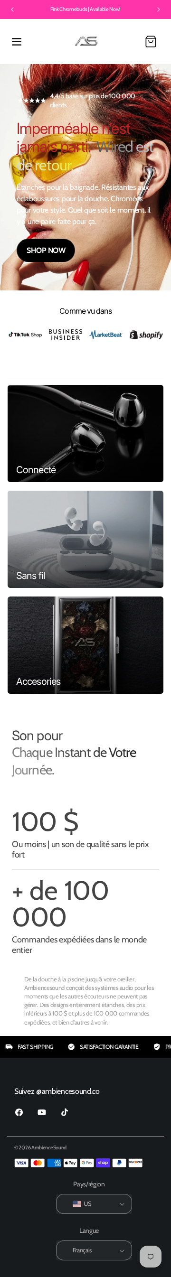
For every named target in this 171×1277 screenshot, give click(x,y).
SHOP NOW (46, 250)
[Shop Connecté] (85, 433)
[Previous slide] (12, 9)
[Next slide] (158, 9)
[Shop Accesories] (85, 645)
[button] (17, 41)
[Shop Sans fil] (85, 539)
